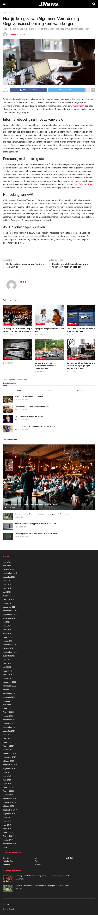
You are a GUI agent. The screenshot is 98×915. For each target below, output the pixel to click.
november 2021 (9, 724)
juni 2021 (7, 735)
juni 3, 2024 (72, 371)
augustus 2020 (9, 768)
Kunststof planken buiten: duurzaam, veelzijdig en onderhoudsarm (42, 514)
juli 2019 (6, 817)
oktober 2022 (8, 690)
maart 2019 (8, 832)
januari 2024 (8, 641)
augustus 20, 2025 (42, 334)
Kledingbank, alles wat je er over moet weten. (33, 407)
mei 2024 (7, 630)
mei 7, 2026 (19, 517)
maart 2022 (8, 708)
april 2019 (7, 829)
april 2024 (7, 633)
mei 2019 (7, 825)
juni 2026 (7, 562)
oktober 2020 (8, 761)
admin (13, 34)
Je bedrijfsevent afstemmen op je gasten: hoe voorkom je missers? (32, 504)
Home (5, 13)
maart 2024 (8, 637)
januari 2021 (8, 750)
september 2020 (10, 765)
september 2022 (10, 693)
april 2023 (7, 667)
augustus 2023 (9, 656)
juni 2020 (7, 776)
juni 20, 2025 (72, 334)
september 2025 (10, 573)
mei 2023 (7, 663)
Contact (6, 904)
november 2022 (9, 686)
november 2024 (9, 611)
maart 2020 (8, 787)
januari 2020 (8, 795)
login (11, 380)
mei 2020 (7, 780)
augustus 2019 (9, 814)
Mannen (6, 865)
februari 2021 (8, 746)
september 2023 (10, 652)
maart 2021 (8, 742)
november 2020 (9, 757)
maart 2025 (8, 596)
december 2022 (9, 682)
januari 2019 (8, 840)
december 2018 (9, 844)
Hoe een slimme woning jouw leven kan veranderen (35, 524)
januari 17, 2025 (41, 371)
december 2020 (9, 754)
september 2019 (10, 810)
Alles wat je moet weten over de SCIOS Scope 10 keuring (37, 534)
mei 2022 (7, 705)
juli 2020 (6, 772)
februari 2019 (8, 836)
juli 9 (5, 847)
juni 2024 (7, 626)
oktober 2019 (8, 806)
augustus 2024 (9, 618)
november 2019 (9, 802)
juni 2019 (7, 821)
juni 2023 (7, 660)
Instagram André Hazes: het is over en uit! (31, 416)
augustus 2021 (9, 731)
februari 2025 (8, 600)
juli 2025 (6, 581)
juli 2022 (6, 701)
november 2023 (9, 645)
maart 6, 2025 (8, 363)
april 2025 (7, 592)
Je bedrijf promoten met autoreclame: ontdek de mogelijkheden (45, 365)
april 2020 (7, 784)
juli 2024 (6, 622)
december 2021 (9, 720)
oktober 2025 (8, 569)
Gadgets (6, 858)
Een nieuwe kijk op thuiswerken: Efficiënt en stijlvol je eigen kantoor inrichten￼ (81, 365)
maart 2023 (8, 671)
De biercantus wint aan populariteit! (29, 397)
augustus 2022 (9, 697)
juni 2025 (7, 585)
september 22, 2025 (22, 537)
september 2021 (10, 727)
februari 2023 (8, 675)
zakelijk (12, 13)
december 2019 (9, 799)
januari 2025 (8, 603)
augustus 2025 (9, 577)
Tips (7, 358)
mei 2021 (7, 738)
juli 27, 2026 (8, 334)
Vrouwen (38, 865)
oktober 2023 (8, 648)
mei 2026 (7, 566)
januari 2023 (8, 678)
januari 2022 (8, 716)
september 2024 (10, 615)
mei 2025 (7, 588)
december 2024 (9, 607)
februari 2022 (8, 712)
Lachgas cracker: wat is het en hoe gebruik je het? (35, 426)
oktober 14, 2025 (21, 527)
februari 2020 (8, 791)
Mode (37, 858)
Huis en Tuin (8, 861)
